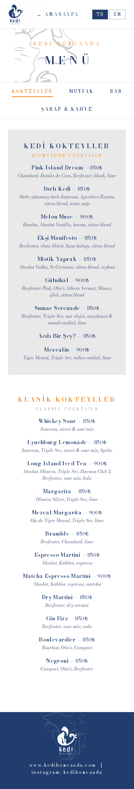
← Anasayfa (58, 14)
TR (100, 14)
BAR (116, 91)
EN (118, 14)
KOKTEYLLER (32, 91)
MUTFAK (81, 91)
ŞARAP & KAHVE (67, 109)
